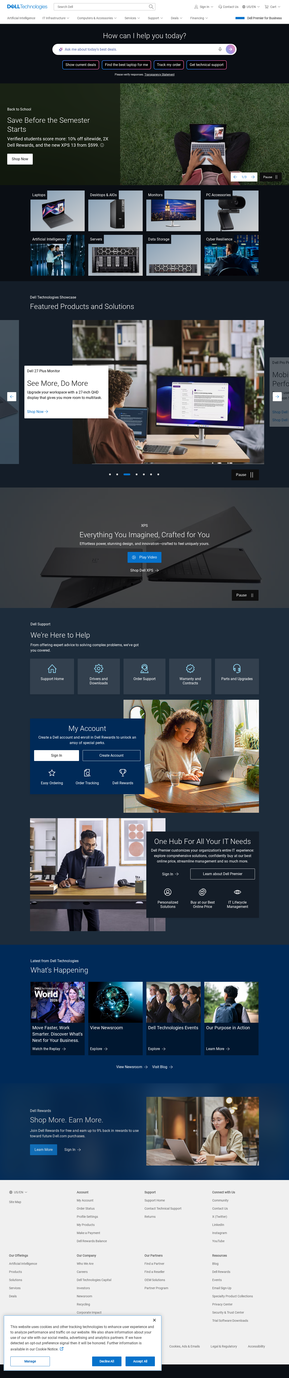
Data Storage (158, 239)
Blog (215, 1263)
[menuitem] (56, 18)
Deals (13, 1296)
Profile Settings (87, 1216)
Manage (30, 1361)
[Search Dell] (151, 6)
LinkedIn (218, 1225)
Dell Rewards (221, 1272)
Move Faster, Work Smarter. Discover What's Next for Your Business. (57, 1034)
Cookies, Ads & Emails (184, 1346)
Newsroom (84, 1296)
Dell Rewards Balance (92, 1241)
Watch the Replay (46, 1049)
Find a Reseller (154, 1272)
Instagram (219, 1233)
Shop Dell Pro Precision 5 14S (50, 412)
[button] (205, 6)
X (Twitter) (219, 1216)
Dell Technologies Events (173, 1027)
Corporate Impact (89, 1312)
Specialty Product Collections (232, 1296)
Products (15, 1272)
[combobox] (104, 6)
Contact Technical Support (163, 1208)
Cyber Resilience (219, 239)
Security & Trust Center (228, 1312)
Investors (83, 1288)
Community (220, 1200)
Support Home (154, 1200)
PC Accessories (218, 195)
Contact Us (220, 1208)
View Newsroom (106, 1027)
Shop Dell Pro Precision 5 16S (50, 420)
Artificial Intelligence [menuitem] (21, 18)
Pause (267, 177)
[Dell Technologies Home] (27, 6)
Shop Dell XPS (141, 570)
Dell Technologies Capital (94, 1280)
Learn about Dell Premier (222, 874)
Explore (96, 1049)
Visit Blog (160, 1067)
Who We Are (85, 1263)
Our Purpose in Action (228, 1027)
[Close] (154, 1320)
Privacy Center (222, 1304)
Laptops (39, 195)
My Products (86, 1225)
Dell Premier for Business (264, 18)
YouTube (218, 1241)
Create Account (111, 755)
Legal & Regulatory (224, 1346)
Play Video (148, 557)
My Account (85, 1200)
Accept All (140, 1361)
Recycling (83, 1304)
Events (217, 1280)
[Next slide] (252, 176)
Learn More (215, 1049)
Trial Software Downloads (230, 1320)
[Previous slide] (235, 176)
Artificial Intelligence (48, 239)
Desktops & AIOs (103, 195)
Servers (96, 239)
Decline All (107, 1361)
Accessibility (256, 1346)
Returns (150, 1216)
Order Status (86, 1208)
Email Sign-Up (221, 1288)
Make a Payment (88, 1233)
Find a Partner (154, 1263)
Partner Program (156, 1288)
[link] (228, 6)
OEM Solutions (154, 1280)
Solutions (15, 1280)
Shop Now (20, 159)
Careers (82, 1272)
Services (15, 1288)
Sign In (56, 755)
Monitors (155, 195)
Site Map (15, 1202)
